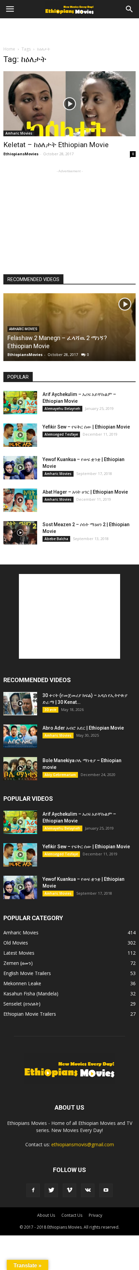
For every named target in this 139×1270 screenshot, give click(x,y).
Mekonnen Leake (22, 983)
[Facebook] (33, 1190)
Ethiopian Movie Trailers (29, 1014)
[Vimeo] (69, 1190)
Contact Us (71, 1215)
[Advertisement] (69, 30)
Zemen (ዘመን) (18, 963)
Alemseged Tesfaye (61, 434)
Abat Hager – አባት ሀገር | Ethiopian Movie (85, 492)
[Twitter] (51, 1190)
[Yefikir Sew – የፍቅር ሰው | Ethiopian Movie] (20, 435)
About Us (46, 1215)
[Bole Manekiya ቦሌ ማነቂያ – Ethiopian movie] (20, 768)
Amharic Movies (18, 133)
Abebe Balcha (56, 538)
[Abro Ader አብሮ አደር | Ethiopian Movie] (20, 736)
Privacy (95, 1215)
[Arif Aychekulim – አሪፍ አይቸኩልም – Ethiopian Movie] (20, 402)
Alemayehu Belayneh (62, 408)
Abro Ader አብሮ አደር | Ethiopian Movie (83, 728)
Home (9, 49)
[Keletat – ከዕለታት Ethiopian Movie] (69, 103)
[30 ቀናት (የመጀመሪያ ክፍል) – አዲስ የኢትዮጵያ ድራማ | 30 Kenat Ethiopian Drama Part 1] (20, 703)
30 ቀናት (50, 709)
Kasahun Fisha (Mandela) (30, 993)
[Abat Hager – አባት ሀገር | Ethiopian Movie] (20, 500)
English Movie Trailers (27, 973)
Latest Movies (18, 953)
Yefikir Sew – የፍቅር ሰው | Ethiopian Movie (86, 427)
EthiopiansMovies (20, 153)
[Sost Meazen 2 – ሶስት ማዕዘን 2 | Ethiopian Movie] (20, 532)
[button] (129, 9)
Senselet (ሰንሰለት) (21, 1003)
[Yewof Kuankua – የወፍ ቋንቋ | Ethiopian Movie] (20, 467)
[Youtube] (106, 1190)
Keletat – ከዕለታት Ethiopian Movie (56, 145)
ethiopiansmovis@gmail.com (82, 1144)
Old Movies (15, 942)
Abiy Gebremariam (60, 774)
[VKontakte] (87, 1190)
